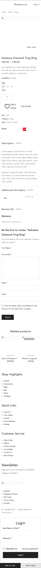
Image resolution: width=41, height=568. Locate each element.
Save (25, 129)
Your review (7, 254)
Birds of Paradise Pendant (12, 358)
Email (4, 294)
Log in (20, 555)
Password (7, 538)
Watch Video (31, 47)
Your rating (6, 248)
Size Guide (26, 106)
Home (4, 12)
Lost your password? (30, 549)
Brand (8, 122)
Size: (3, 83)
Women (15, 122)
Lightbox (35, 21)
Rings (16, 12)
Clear (4, 90)
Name (5, 283)
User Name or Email (11, 528)
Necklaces (10, 356)
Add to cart (10, 566)
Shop (10, 12)
